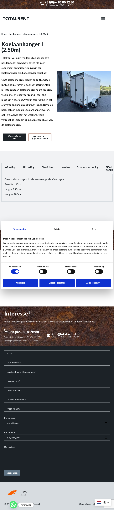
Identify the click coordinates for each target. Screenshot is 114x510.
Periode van (10, 418)
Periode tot (9, 432)
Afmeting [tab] (10, 167)
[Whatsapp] (13, 504)
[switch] (43, 271)
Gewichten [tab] (48, 167)
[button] (103, 19)
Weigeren (20, 283)
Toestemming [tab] (19, 229)
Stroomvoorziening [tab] (87, 167)
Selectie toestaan (57, 283)
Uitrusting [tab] (28, 167)
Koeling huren (15, 34)
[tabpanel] (57, 188)
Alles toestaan (93, 283)
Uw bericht (9, 447)
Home (4, 34)
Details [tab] (57, 229)
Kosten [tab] (66, 167)
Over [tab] (94, 229)
